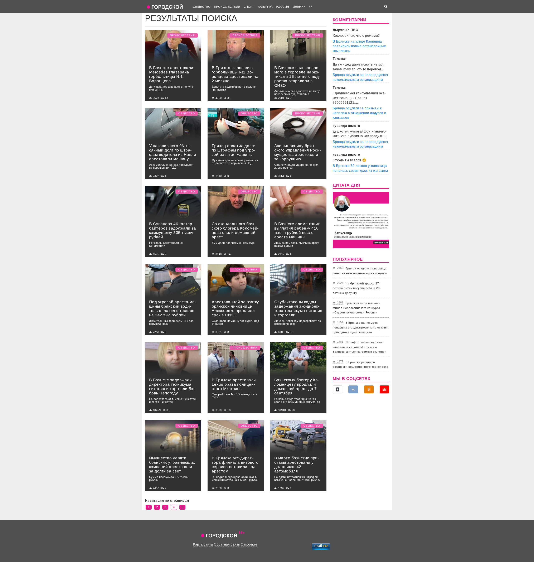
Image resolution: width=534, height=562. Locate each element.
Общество (202, 6)
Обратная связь (227, 544)
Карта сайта (203, 544)
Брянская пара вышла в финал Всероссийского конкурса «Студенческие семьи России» (356, 307)
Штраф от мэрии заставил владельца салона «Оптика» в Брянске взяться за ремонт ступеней (359, 347)
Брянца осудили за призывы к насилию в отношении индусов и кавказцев (359, 112)
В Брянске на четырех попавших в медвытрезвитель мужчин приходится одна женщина (360, 327)
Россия (282, 6)
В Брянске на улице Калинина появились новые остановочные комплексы (359, 46)
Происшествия (227, 6)
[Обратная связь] (310, 6)
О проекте (249, 544)
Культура (265, 6)
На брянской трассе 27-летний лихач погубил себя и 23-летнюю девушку (357, 288)
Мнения (299, 6)
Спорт (249, 6)
